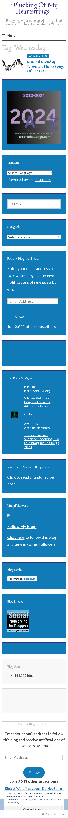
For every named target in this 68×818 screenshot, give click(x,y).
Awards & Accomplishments (37, 426)
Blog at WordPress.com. (22, 788)
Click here (15, 537)
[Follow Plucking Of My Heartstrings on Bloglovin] (22, 579)
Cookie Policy (13, 802)
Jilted (28, 413)
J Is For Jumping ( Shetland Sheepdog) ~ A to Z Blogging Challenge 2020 (41, 441)
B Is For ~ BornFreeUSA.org (37, 389)
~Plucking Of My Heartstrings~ (34, 8)
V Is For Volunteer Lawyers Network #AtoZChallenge (37, 402)
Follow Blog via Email (23, 259)
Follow (18, 317)
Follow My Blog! (21, 526)
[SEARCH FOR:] (34, 204)
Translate (43, 179)
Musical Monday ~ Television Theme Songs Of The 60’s (46, 66)
